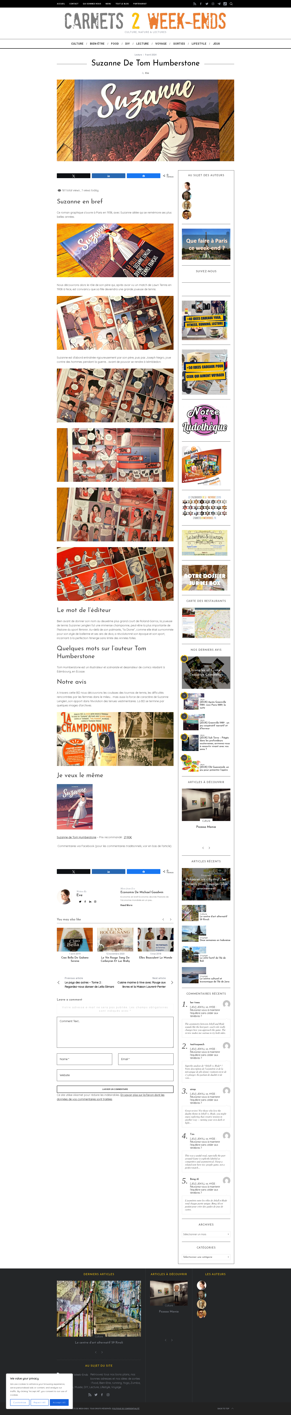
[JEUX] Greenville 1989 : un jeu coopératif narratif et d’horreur (214, 726)
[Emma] (206, 214)
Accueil (61, 4)
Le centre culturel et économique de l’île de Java (214, 980)
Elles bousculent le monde (155, 957)
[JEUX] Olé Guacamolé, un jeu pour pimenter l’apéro (214, 768)
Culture (203, 914)
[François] (206, 196)
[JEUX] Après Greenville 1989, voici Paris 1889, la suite (213, 705)
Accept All (59, 1402)
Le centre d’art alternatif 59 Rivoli (213, 918)
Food (206, 820)
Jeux (206, 665)
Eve (147, 72)
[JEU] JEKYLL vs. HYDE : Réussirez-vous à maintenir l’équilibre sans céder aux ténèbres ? (205, 1011)
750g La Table (206, 827)
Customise (19, 1402)
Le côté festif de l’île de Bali (213, 959)
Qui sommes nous (92, 4)
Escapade (206, 875)
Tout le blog (122, 4)
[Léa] (206, 205)
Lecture (138, 55)
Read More (126, 905)
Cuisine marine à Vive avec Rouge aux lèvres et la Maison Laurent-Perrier (142, 982)
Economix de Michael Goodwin (141, 892)
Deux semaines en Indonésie (215, 940)
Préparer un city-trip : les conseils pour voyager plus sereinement (206, 884)
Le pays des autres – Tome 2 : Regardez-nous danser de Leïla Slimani (89, 982)
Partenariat (140, 4)
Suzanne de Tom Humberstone (76, 837)
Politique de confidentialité (125, 1409)
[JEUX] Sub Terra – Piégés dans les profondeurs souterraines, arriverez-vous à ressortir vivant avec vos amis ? (215, 744)
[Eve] (206, 186)
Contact (73, 4)
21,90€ (128, 837)
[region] (39, 1391)
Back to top (223, 1409)
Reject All (40, 1402)
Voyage (204, 937)
